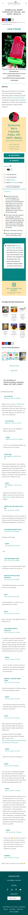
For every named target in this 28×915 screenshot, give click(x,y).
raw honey (14, 182)
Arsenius (7, 855)
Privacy (20, 909)
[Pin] (3, 19)
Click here (21, 22)
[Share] (6, 19)
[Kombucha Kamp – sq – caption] (22, 309)
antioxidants (22, 100)
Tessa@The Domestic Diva (12, 529)
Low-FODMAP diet (19, 404)
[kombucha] (5, 326)
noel (5, 594)
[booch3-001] (14, 326)
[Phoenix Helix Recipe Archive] (5, 309)
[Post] (9, 19)
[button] (26, 3)
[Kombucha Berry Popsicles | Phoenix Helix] (14, 50)
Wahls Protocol (7, 497)
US (8, 169)
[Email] (12, 19)
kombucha (12, 180)
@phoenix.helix (12, 292)
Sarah (6, 764)
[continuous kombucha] (22, 326)
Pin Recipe (14, 160)
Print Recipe (15, 155)
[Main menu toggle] (3, 3)
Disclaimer (14, 911)
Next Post (14, 371)
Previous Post (14, 366)
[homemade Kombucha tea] (14, 309)
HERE (11, 880)
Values (12, 909)
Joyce (6, 716)
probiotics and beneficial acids (15, 98)
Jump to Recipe (14, 29)
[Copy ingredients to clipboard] (10, 166)
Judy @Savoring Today (11, 558)
